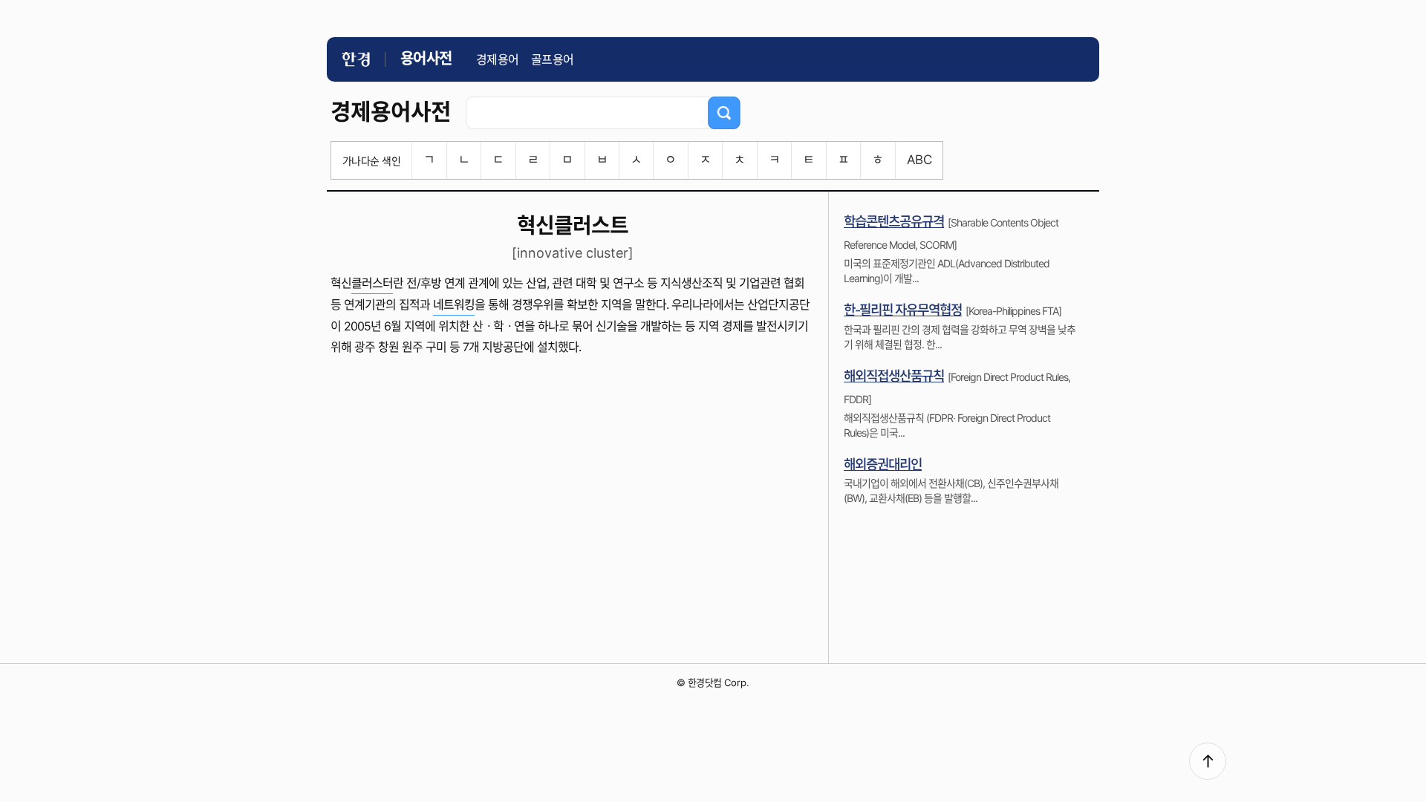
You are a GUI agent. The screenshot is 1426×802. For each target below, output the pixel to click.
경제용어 (497, 59)
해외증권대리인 (883, 464)
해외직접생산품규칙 (894, 376)
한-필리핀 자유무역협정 (903, 310)
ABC (919, 159)
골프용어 (552, 59)
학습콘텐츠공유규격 (894, 221)
